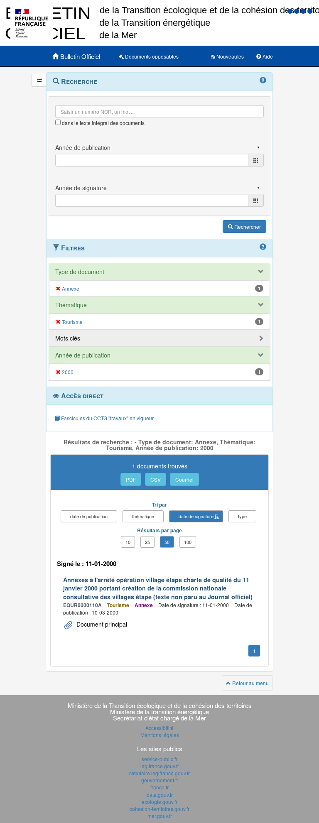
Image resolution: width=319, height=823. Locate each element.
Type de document (79, 271)
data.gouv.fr (160, 794)
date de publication (89, 516)
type (242, 516)
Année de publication (82, 355)
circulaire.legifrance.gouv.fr (159, 772)
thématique (143, 516)
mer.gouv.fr (159, 815)
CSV (155, 479)
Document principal (101, 624)
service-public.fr (159, 758)
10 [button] (127, 542)
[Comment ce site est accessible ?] (290, 10)
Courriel (184, 479)
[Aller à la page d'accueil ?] (309, 10)
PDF (131, 479)
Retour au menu (250, 682)
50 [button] (166, 542)
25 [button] (147, 542)
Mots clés (67, 338)
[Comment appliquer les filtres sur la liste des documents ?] (263, 247)
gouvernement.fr (159, 780)
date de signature (196, 516)
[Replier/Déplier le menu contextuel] (39, 80)
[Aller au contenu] (297, 10)
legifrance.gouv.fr (159, 765)
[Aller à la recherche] (304, 10)
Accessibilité (159, 727)
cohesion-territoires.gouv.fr (159, 808)
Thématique (71, 305)
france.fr (159, 787)
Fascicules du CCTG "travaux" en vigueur (107, 417)
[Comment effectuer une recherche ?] (263, 80)
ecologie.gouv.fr (159, 801)
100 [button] (187, 542)
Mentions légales (159, 734)
